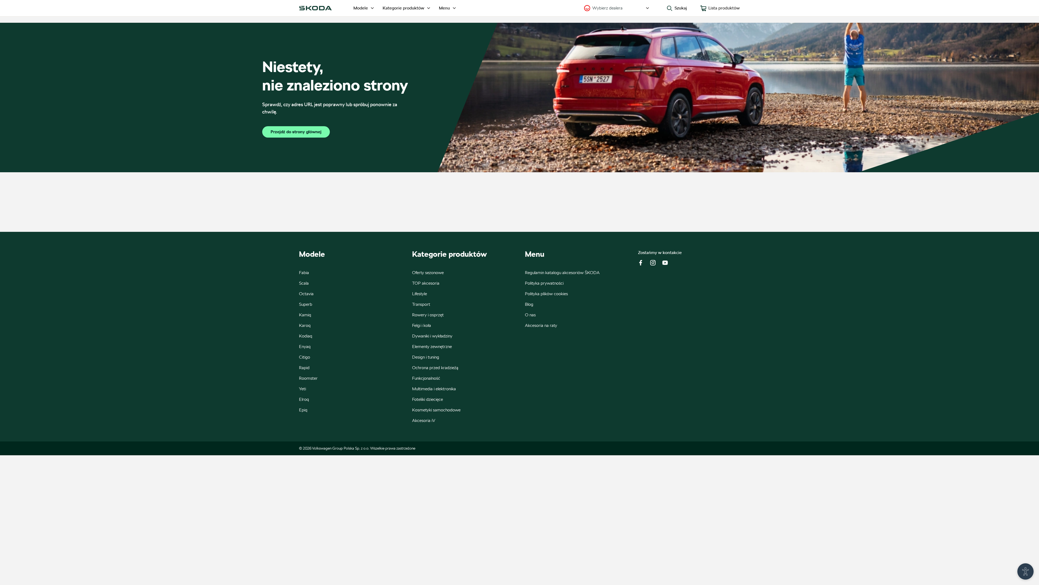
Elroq (304, 399)
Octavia (306, 293)
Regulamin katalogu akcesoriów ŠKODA (562, 272)
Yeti (302, 388)
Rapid (304, 367)
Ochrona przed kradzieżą (435, 367)
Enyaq (305, 346)
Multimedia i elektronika (434, 388)
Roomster (308, 378)
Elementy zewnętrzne (432, 346)
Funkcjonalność (426, 378)
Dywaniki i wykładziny (432, 336)
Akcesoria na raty (541, 325)
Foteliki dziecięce (427, 399)
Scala (304, 283)
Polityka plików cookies (546, 293)
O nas (530, 314)
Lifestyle (419, 293)
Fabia (304, 272)
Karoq (305, 325)
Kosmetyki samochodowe (436, 409)
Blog (529, 304)
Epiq (303, 409)
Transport (421, 304)
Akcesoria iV (423, 420)
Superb (305, 304)
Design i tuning (425, 357)
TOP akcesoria (425, 283)
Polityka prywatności (544, 283)
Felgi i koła (421, 325)
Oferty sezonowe (428, 272)
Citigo (304, 357)
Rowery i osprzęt (428, 314)
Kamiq (305, 314)
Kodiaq (305, 336)
